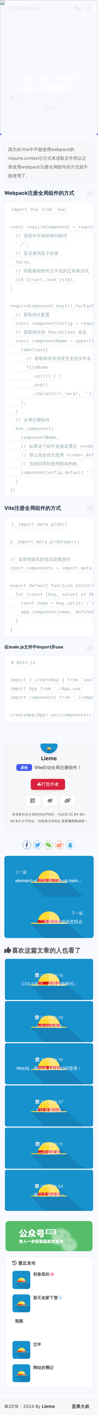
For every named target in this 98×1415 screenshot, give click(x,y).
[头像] (49, 745)
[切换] (88, 8)
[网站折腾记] (21, 1373)
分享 (41, 78)
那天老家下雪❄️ (48, 1297)
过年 (37, 1344)
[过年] (21, 1350)
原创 (24, 767)
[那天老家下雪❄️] (21, 1303)
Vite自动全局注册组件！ (58, 767)
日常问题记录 (64, 78)
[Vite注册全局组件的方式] (90, 508)
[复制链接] (67, 800)
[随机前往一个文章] (77, 8)
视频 (19, 1320)
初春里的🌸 (44, 1274)
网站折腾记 (43, 1367)
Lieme (48, 1406)
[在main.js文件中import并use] (90, 648)
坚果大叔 (80, 1406)
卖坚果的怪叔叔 (73, 821)
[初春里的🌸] (21, 1280)
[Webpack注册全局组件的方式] (90, 193)
